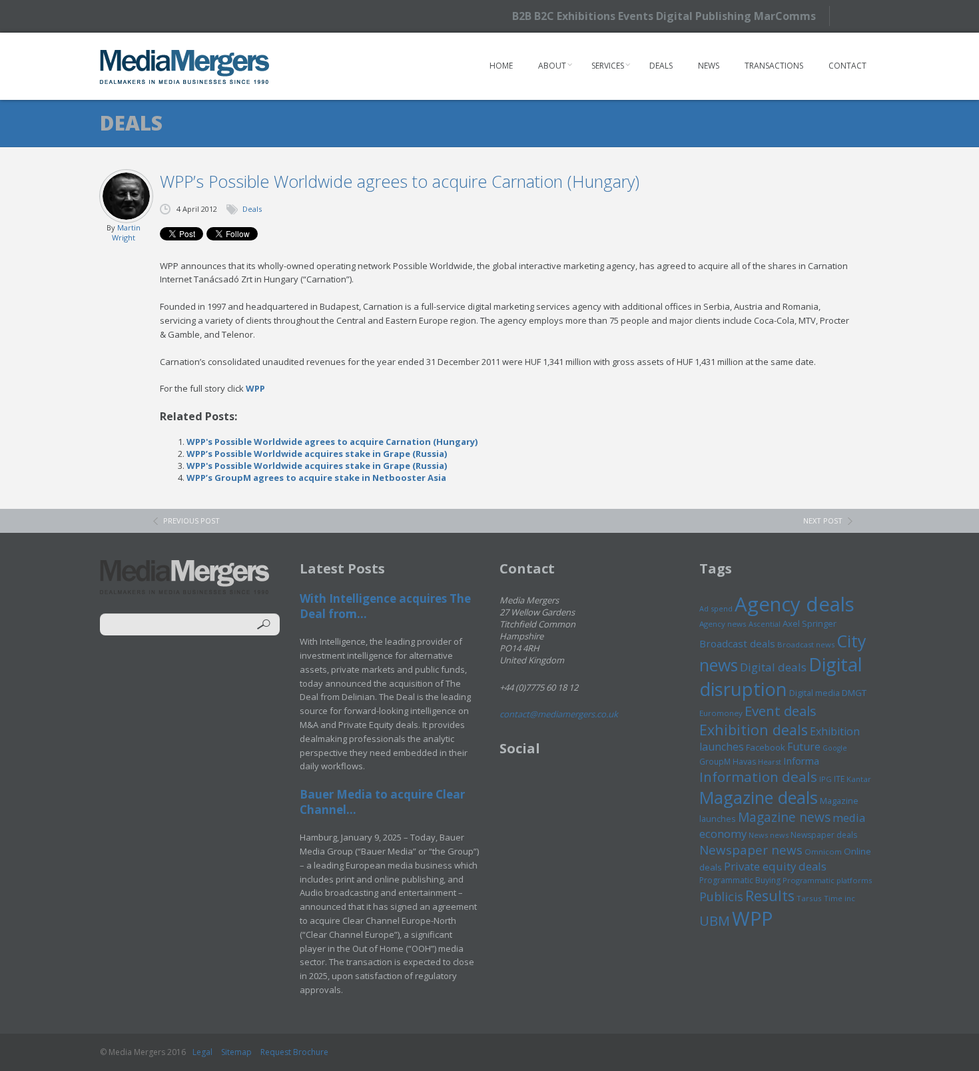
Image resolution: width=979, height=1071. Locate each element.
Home (501, 65)
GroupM (715, 761)
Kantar (858, 779)
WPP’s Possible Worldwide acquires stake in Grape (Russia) (316, 454)
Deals (661, 65)
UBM (714, 920)
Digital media (814, 693)
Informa (801, 760)
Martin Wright (126, 232)
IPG (825, 779)
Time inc (839, 898)
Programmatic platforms (827, 880)
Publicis (721, 896)
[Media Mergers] (185, 66)
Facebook (765, 747)
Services (607, 65)
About (552, 65)
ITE (839, 779)
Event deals (780, 710)
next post (822, 521)
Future (803, 746)
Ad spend (716, 608)
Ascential (765, 624)
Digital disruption (780, 676)
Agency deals (794, 604)
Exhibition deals (753, 729)
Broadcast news (805, 644)
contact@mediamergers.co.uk (558, 714)
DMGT (854, 693)
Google (834, 748)
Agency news (723, 624)
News (708, 65)
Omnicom (823, 852)
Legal (202, 1052)
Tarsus (809, 898)
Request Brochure (294, 1052)
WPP (255, 388)
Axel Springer (809, 623)
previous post (191, 521)
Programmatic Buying (740, 880)
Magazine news (784, 817)
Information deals (758, 776)
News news (769, 835)
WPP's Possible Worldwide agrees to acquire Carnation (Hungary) (332, 442)
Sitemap (236, 1052)
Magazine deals (758, 797)
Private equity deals (775, 866)
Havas (744, 761)
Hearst (769, 762)
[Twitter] (854, 15)
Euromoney (721, 713)
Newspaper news (751, 850)
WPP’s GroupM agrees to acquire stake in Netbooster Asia (316, 478)
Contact (847, 65)
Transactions (774, 65)
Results (770, 895)
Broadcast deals (737, 643)
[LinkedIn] (877, 15)
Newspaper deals (824, 835)
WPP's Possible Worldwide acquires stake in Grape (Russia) (316, 466)
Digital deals (773, 667)
